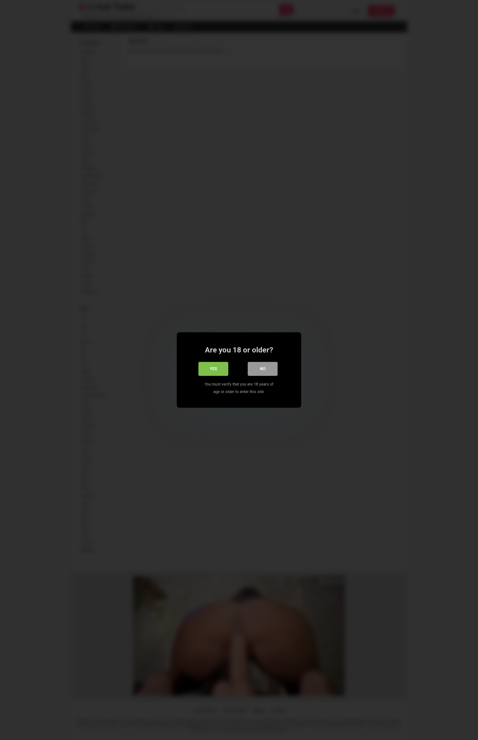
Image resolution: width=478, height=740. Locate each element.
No (263, 368)
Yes (213, 368)
